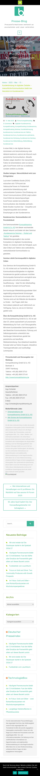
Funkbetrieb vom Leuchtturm (20, 566)
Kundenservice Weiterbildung (12, 141)
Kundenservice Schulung (11, 138)
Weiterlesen (23, 773)
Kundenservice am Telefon (22, 132)
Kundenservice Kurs (9, 135)
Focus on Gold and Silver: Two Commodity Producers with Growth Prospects (19, 573)
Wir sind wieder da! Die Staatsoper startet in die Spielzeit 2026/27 (18, 545)
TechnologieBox (17, 677)
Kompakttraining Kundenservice (25, 126)
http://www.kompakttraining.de (17, 377)
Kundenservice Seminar (28, 138)
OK (15, 773)
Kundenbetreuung (27, 129)
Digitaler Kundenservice (23, 123)
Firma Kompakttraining (24, 121)
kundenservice (8, 132)
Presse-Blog (19, 21)
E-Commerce (7, 123)
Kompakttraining (9, 126)
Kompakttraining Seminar (11, 129)
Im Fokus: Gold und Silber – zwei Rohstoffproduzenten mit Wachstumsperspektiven (18, 583)
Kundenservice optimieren (25, 135)
